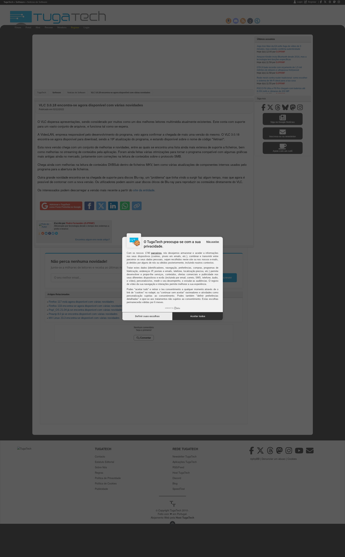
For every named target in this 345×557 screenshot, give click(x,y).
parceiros (156, 252)
